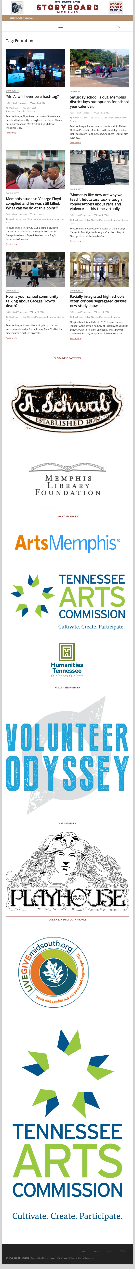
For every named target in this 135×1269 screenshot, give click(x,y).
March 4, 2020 (102, 312)
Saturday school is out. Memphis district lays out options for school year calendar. (99, 102)
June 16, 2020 (38, 103)
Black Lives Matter (17, 108)
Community (12, 91)
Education (21, 111)
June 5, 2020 (38, 214)
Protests (31, 111)
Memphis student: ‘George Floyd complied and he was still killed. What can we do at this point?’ (33, 203)
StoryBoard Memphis (17, 1257)
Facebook (82, 1251)
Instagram (96, 1251)
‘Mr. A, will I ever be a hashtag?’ (32, 96)
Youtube (123, 1251)
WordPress (62, 1258)
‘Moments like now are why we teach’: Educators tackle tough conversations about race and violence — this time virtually (96, 201)
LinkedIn (110, 1251)
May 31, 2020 (102, 215)
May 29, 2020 (38, 312)
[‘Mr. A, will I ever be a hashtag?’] (35, 68)
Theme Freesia (48, 1258)
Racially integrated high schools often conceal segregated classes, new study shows (99, 301)
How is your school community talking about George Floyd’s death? (32, 301)
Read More (14, 133)
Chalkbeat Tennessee (17, 103)
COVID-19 (98, 117)
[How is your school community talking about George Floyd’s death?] (35, 269)
